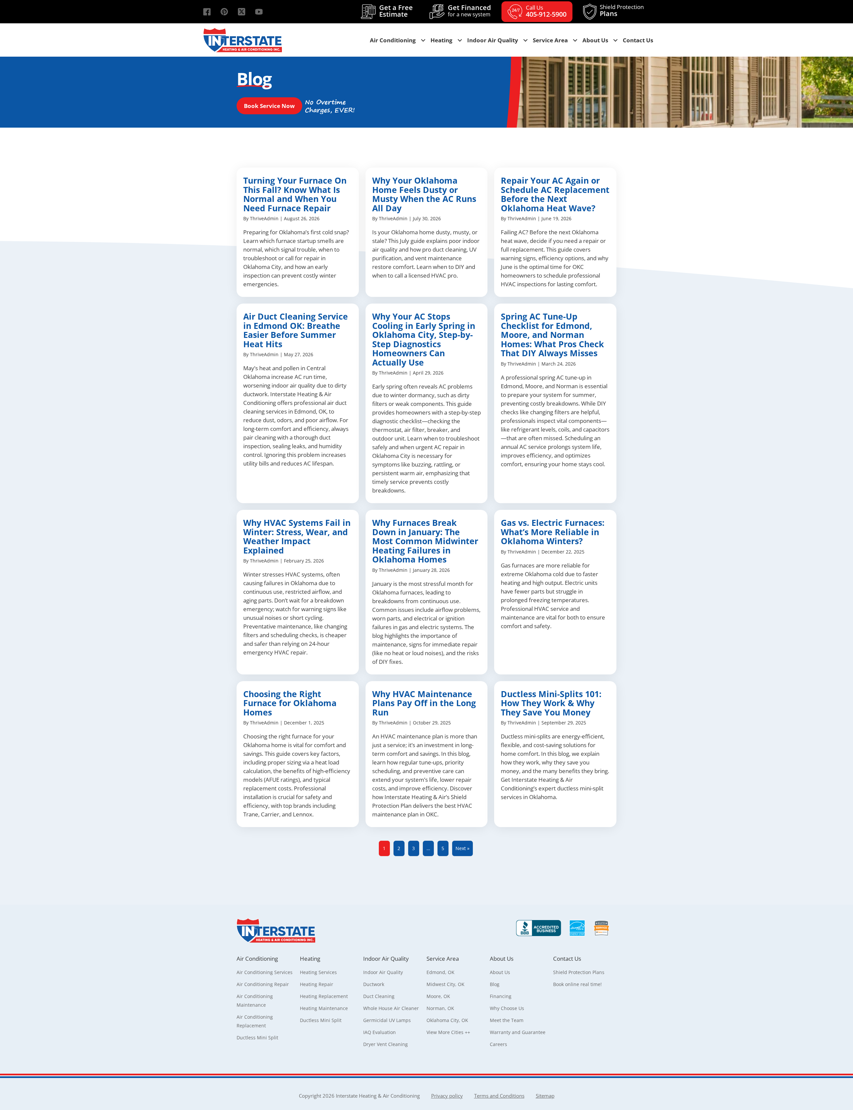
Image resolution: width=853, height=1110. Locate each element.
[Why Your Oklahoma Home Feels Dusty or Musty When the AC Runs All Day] (427, 232)
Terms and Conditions (499, 1095)
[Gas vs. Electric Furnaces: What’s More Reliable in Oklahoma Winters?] (555, 592)
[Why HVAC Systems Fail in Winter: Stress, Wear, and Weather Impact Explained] (298, 592)
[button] (207, 11)
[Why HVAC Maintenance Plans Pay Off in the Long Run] (427, 754)
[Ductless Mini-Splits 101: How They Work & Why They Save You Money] (555, 754)
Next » (462, 848)
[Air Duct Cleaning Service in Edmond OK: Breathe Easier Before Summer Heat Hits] (298, 403)
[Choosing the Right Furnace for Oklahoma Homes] (298, 754)
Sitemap (545, 1095)
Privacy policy (447, 1095)
